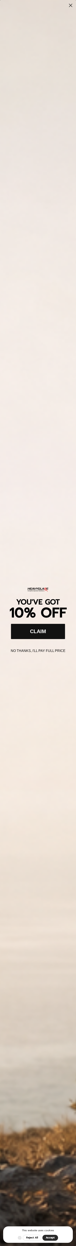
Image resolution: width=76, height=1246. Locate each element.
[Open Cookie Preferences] (19, 1237)
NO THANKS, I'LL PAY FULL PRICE (38, 651)
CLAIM (38, 631)
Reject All (32, 1237)
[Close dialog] (70, 5)
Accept (50, 1237)
